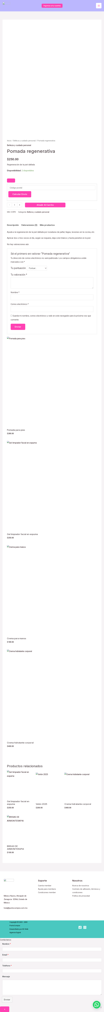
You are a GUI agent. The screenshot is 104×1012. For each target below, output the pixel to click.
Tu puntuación (18, 268)
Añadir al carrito (45, 205)
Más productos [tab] (47, 225)
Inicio (9, 141)
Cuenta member (44, 885)
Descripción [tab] (13, 225)
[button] (96, 1004)
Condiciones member (47, 892)
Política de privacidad (81, 896)
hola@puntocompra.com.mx (15, 908)
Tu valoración (19, 274)
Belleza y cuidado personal (24, 141)
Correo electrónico (20, 304)
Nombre (15, 292)
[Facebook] (80, 927)
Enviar (7, 999)
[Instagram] (84, 927)
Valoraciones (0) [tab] (29, 225)
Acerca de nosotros (80, 885)
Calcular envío (19, 194)
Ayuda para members (47, 889)
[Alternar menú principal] (98, 5)
